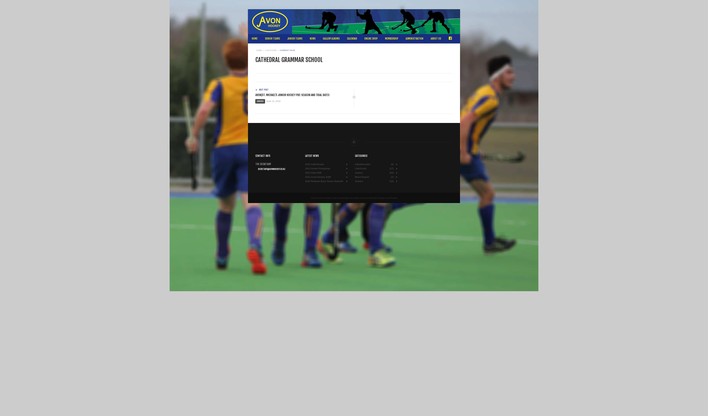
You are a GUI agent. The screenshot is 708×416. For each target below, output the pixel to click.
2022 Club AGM (313, 173)
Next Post (264, 89)
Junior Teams (294, 38)
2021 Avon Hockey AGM (318, 177)
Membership (391, 38)
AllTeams (393, 198)
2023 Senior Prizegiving (317, 169)
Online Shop (371, 38)
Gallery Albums (331, 38)
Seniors (359, 181)
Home (255, 38)
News (312, 38)
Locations (271, 50)
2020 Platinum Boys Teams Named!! (324, 181)
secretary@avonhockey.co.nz (271, 169)
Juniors (260, 101)
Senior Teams (272, 38)
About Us (436, 38)
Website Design (377, 198)
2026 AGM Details (314, 164)
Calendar (352, 38)
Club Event (360, 169)
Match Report (362, 177)
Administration (414, 38)
